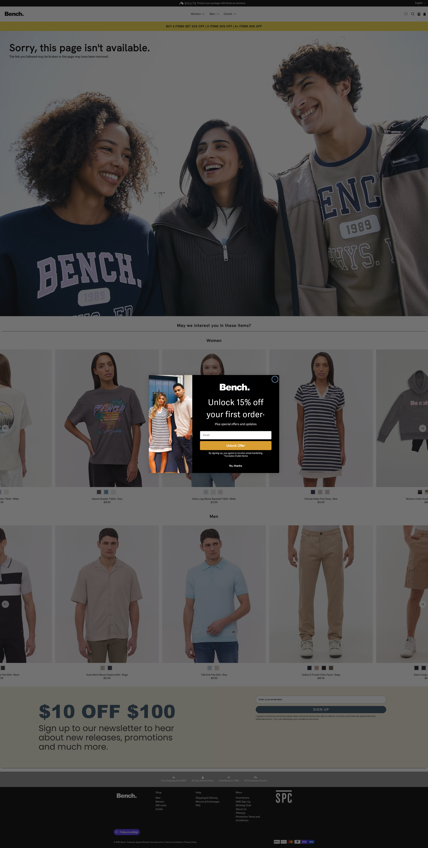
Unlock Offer (235, 445)
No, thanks (235, 465)
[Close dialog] (275, 379)
